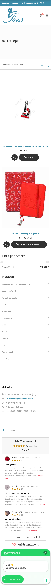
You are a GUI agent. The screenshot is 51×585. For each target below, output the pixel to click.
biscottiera (6, 311)
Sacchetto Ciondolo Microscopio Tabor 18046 (25, 146)
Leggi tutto (40, 504)
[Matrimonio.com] (25, 545)
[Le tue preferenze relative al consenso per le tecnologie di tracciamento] (46, 580)
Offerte (5, 338)
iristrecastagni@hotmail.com (20, 398)
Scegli (30, 157)
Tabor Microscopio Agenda (25, 233)
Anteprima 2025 (9, 291)
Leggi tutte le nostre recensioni (25, 537)
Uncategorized (8, 358)
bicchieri (5, 304)
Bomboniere (7, 318)
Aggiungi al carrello (30, 244)
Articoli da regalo (9, 298)
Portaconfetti (7, 352)
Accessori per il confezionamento (16, 284)
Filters (46, 65)
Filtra (45, 267)
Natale (5, 331)
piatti (4, 345)
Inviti (4, 325)
